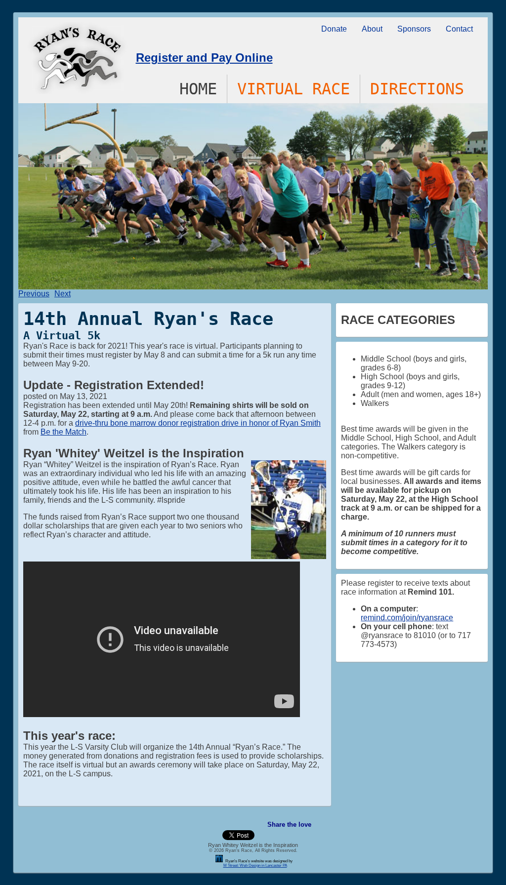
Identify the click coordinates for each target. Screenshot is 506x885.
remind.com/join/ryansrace (407, 617)
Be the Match (63, 432)
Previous (33, 293)
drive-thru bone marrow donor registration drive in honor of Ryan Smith (198, 423)
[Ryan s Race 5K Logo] (77, 91)
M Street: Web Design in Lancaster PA (255, 865)
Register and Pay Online (204, 57)
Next (62, 293)
